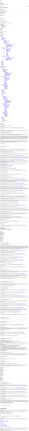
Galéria (3, 64)
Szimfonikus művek (8, 50)
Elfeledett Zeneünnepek (7, 74)
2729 (1, 383)
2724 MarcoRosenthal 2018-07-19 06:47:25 (19, 395)
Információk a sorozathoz (11, 44)
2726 (1, 395)
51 (5, 125)
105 (9, 125)
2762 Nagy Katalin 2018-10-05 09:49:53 (19, 183)
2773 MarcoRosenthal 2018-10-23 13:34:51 (19, 127)
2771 (1, 149)
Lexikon (7, 47)
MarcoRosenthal (4, 132)
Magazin (3, 39)
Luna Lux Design (9, 426)
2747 (1, 264)
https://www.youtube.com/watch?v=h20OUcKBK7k (6, 165)
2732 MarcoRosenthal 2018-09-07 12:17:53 (18, 324)
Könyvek (7, 54)
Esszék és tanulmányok (6, 69)
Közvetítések (6, 88)
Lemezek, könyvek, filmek (7, 48)
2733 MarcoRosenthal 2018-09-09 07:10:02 (18, 332)
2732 (1, 352)
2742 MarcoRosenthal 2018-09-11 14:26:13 (19, 292)
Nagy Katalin (3, 127)
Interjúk (5, 42)
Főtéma (5, 40)
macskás (3, 146)
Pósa (2, 222)
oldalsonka (3, 332)
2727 (1, 391)
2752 (1, 244)
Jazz (6, 52)
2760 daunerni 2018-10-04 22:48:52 (18, 190)
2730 (1, 361)
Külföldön (6, 87)
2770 (1, 155)
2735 (1, 324)
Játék (4, 92)
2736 (1, 321)
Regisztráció (5, 66)
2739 (1, 307)
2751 (1, 250)
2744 (1, 281)
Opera (5, 80)
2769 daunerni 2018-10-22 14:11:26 (18, 155)
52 (6, 125)
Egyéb (7, 53)
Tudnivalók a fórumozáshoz (3, 425)
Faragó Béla (13, 168)
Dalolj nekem (7, 43)
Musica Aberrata (5, 71)
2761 (1, 190)
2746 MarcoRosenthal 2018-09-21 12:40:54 (18, 264)
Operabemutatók (5, 116)
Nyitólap (3, 37)
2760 (1, 194)
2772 (1, 146)
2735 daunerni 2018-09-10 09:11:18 (19, 307)
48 (3, 125)
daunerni (3, 159)
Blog (2, 94)
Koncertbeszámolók (5, 85)
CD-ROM (7, 55)
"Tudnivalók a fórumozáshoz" (5, 413)
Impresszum (1, 422)
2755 (1, 219)
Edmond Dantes (4, 155)
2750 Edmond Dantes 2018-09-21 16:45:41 (20, 250)
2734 (1, 332)
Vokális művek (8, 51)
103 (7, 125)
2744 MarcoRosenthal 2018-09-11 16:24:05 (19, 273)
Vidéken (6, 114)
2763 (1, 183)
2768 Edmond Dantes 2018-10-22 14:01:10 (20, 149)
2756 (1, 215)
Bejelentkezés (3, 38)
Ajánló (2, 62)
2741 (1, 299)
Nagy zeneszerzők (8, 58)
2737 (1, 317)
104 (8, 125)
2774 (1, 127)
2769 (1, 159)
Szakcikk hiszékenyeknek (9, 46)
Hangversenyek (4, 84)
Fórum (2, 61)
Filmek (5, 82)
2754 (1, 222)
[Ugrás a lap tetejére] (1, 0)
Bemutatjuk (3, 76)
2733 (1, 338)
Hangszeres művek (8, 49)
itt (13, 246)
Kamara (6, 78)
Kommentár (5, 41)
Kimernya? (3, 63)
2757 (1, 211)
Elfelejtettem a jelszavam (4, 25)
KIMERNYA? (5, 120)
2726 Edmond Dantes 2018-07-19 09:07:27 (20, 391)
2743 (1, 292)
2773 (1, 132)
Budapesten (6, 113)
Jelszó (1, 19)
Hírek (2, 89)
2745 (1, 273)
